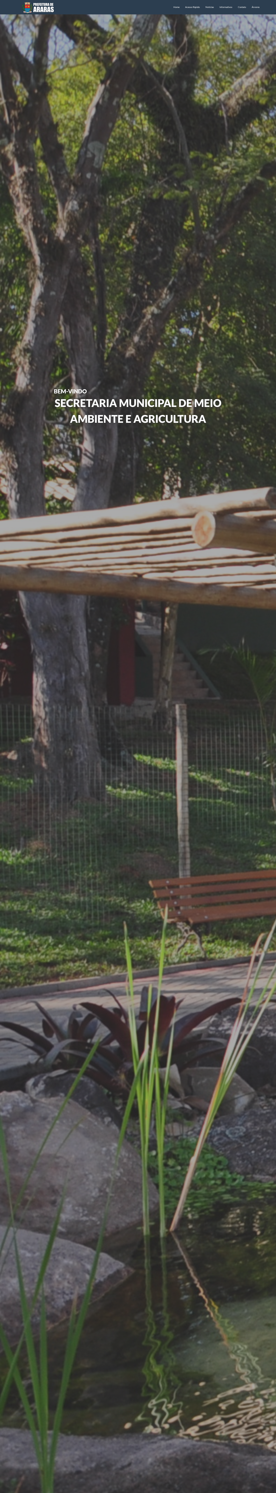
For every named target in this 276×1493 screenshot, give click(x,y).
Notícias (209, 7)
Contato (242, 7)
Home (176, 7)
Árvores (256, 7)
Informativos (226, 7)
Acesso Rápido (192, 7)
